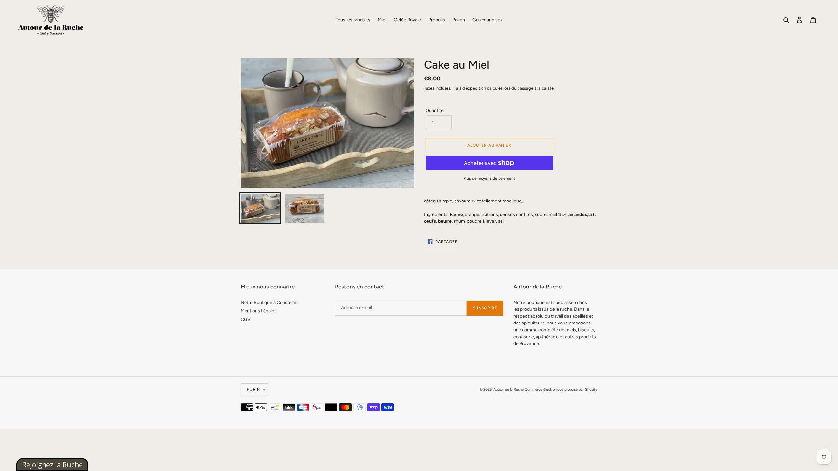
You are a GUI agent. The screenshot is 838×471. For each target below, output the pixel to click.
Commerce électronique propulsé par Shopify (561, 389)
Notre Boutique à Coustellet (269, 302)
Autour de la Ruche (508, 389)
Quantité (435, 110)
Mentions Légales (259, 311)
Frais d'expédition (469, 88)
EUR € (253, 389)
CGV (246, 319)
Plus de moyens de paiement (489, 178)
